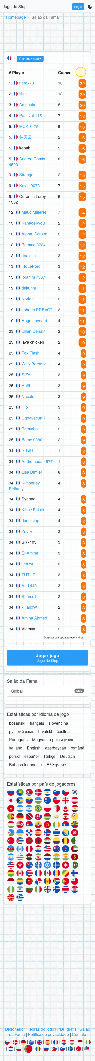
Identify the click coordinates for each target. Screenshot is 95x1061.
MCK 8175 (29, 126)
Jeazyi (27, 564)
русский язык (21, 731)
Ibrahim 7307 (33, 277)
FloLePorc (31, 266)
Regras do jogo (40, 1029)
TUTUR (29, 575)
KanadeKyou (33, 223)
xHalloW (29, 607)
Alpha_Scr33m (35, 234)
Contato (79, 1034)
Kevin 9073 (29, 185)
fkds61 (27, 450)
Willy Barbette (34, 364)
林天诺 (25, 137)
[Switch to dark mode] (90, 6)
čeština (63, 731)
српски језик (61, 739)
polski (14, 756)
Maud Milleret (34, 212)
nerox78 (26, 83)
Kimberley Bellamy (24, 486)
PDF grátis (67, 1029)
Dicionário (14, 1029)
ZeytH (27, 531)
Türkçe (49, 756)
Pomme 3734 (34, 245)
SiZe (26, 375)
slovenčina (58, 723)
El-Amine (30, 553)
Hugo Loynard (34, 320)
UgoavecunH (33, 418)
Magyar (39, 739)
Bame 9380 (32, 440)
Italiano (15, 748)
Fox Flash (31, 353)
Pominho (30, 429)
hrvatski (45, 731)
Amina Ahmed (34, 618)
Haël (26, 385)
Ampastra (27, 104)
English (34, 748)
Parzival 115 (30, 115)
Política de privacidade (48, 1034)
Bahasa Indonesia (25, 764)
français (37, 723)
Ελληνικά (56, 764)
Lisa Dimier (32, 472)
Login (78, 6)
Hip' (25, 407)
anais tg (29, 255)
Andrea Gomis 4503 (27, 161)
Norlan (28, 299)
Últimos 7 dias (29, 58)
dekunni (29, 288)
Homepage (16, 17)
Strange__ (28, 175)
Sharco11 (30, 596)
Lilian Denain (34, 331)
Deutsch (67, 756)
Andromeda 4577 (37, 461)
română (77, 748)
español (31, 756)
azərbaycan (55, 748)
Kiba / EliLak (33, 510)
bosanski (17, 723)
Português (18, 739)
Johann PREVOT (37, 310)
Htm (23, 94)
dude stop (30, 520)
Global (46, 691)
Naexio (28, 396)
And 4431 (30, 585)
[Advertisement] (47, 34)
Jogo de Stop (15, 6)
